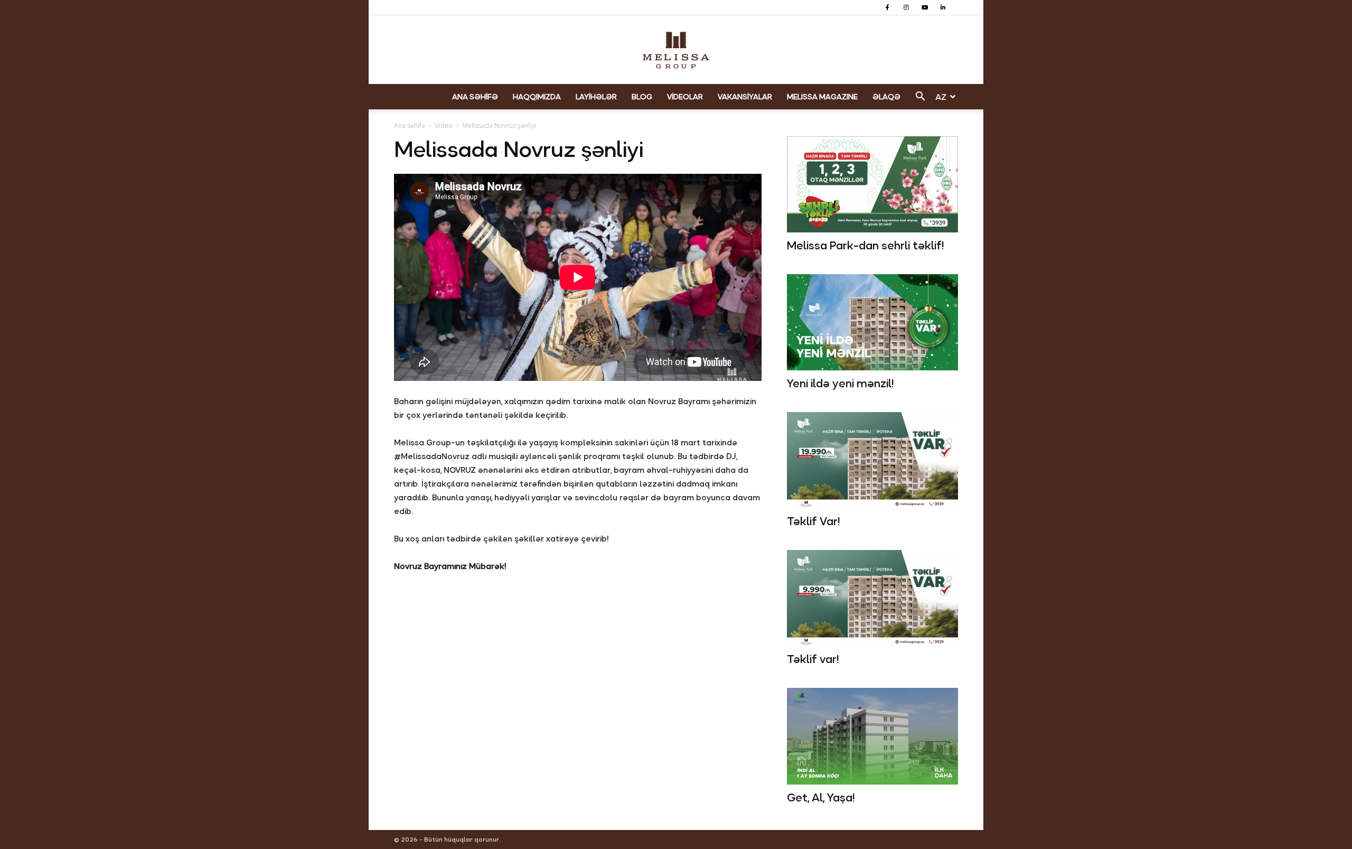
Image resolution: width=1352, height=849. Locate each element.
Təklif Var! (813, 521)
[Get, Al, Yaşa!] (872, 736)
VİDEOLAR (685, 96)
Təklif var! (813, 659)
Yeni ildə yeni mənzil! (840, 384)
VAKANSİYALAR (745, 96)
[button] (920, 97)
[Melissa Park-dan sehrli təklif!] (872, 184)
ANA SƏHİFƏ (475, 96)
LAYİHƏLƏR (596, 96)
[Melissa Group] (676, 50)
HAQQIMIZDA (537, 96)
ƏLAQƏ (886, 96)
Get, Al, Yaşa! (821, 798)
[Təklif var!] (872, 598)
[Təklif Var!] (872, 460)
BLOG (642, 96)
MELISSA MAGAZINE (822, 96)
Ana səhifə (409, 125)
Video (444, 125)
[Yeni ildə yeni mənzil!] (872, 322)
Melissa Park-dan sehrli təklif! (865, 246)
